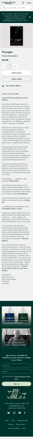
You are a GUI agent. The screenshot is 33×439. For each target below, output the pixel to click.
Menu (29, 3)
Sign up (16, 384)
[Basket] (23, 3)
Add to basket (16, 73)
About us (11, 424)
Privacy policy (20, 424)
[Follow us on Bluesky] (9, 413)
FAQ (23, 428)
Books (7, 420)
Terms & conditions (14, 428)
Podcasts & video (22, 420)
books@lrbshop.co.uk (10, 20)
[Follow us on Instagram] (14, 413)
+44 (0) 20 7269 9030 (16, 408)
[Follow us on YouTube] (20, 413)
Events (13, 420)
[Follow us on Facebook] (24, 413)
